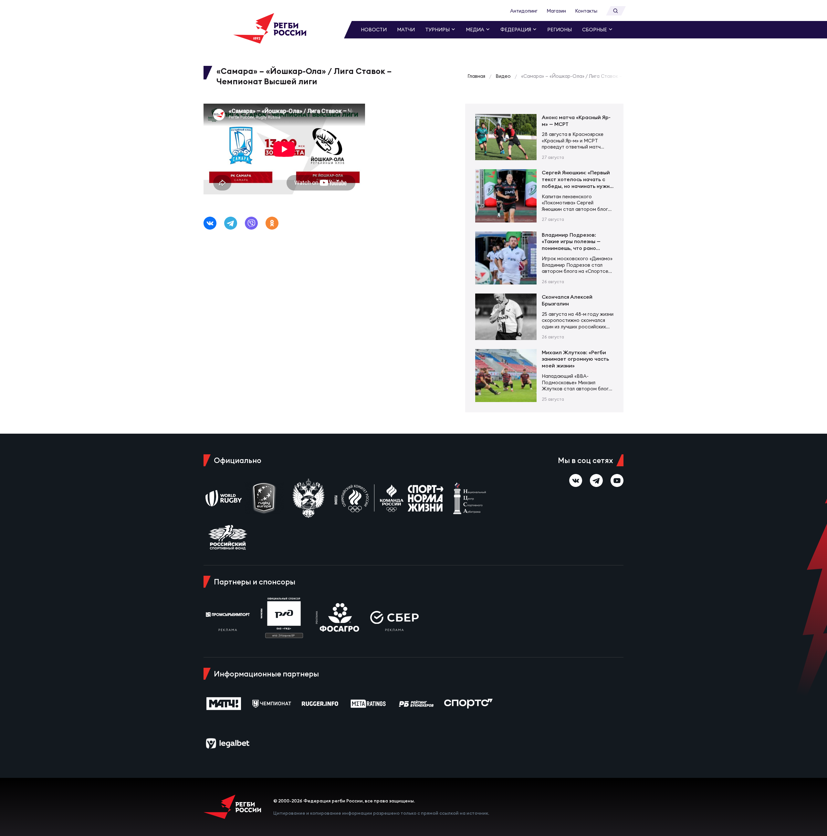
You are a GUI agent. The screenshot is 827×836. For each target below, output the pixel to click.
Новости (374, 29)
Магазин (556, 11)
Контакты (586, 11)
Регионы (559, 29)
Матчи (406, 29)
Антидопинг (524, 11)
